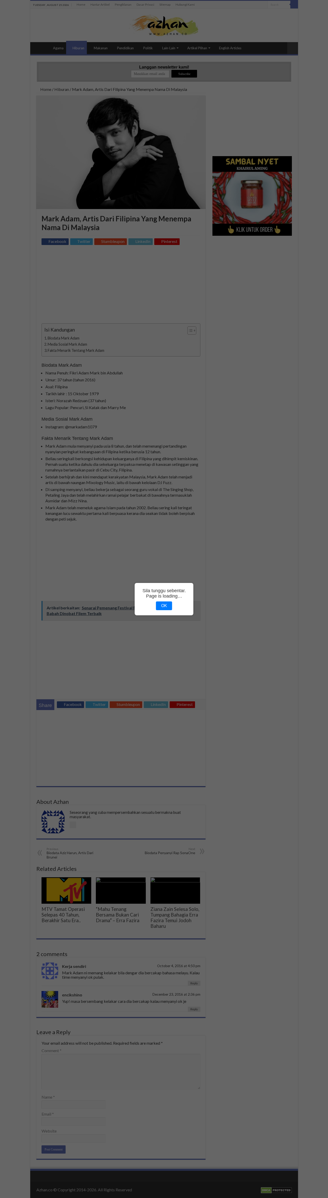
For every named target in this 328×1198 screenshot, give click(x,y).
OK (164, 605)
